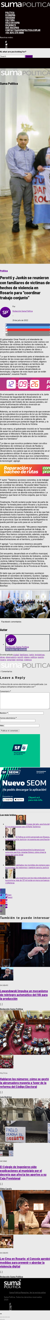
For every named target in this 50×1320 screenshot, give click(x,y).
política (34, 657)
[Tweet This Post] (27, 327)
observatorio (11, 657)
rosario (3, 659)
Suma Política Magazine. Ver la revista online (27, 1292)
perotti (20, 657)
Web (2, 725)
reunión (41, 657)
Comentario (5, 691)
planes (27, 657)
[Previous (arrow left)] (1, 1319)
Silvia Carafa (6, 1188)
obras (2, 657)
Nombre (4, 713)
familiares (24, 654)
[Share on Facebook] (27, 325)
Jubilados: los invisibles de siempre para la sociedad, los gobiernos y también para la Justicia (27, 866)
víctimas (19, 659)
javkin (31, 654)
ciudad (16, 654)
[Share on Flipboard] (27, 330)
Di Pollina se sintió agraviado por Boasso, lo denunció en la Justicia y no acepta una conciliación (27, 838)
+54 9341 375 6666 (14, 32)
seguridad (11, 659)
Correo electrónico (8, 718)
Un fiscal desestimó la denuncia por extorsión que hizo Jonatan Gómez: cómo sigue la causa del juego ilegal (25, 852)
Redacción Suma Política (23, 311)
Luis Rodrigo (6, 1097)
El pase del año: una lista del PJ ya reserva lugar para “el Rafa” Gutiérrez (27, 825)
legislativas (40, 654)
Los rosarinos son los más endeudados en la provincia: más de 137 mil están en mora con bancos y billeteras (27, 880)
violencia (28, 659)
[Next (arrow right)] (4, 1319)
